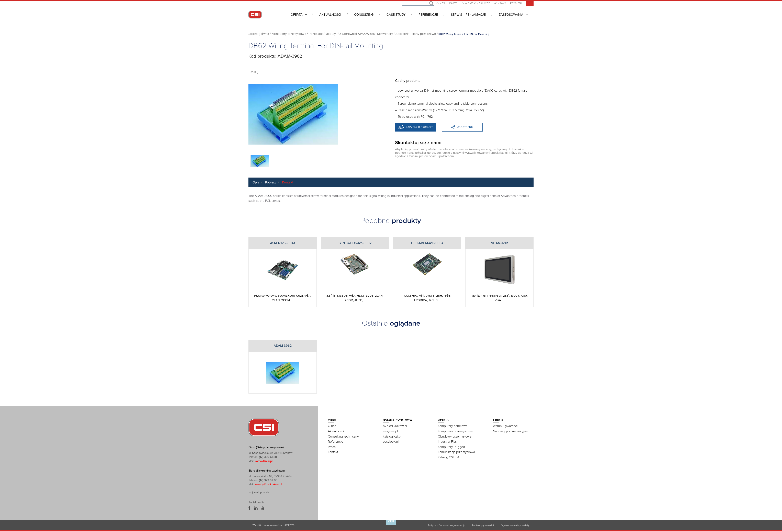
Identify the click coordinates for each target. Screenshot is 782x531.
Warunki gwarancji (505, 426)
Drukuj (254, 72)
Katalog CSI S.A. (449, 457)
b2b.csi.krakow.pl (395, 426)
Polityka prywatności (483, 525)
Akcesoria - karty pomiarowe (415, 34)
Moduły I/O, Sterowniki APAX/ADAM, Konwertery (359, 34)
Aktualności (330, 15)
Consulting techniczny (343, 436)
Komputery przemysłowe (289, 34)
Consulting (363, 15)
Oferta (297, 15)
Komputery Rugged (451, 447)
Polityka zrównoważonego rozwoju (446, 525)
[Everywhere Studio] (391, 524)
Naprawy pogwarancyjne (510, 431)
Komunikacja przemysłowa (456, 452)
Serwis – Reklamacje (468, 15)
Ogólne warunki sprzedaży (515, 525)
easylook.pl (391, 442)
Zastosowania (511, 15)
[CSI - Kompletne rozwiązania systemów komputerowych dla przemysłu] (263, 427)
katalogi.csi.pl (392, 436)
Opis (256, 182)
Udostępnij (465, 127)
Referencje (428, 15)
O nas (440, 3)
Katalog (516, 3)
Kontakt (500, 3)
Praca (453, 3)
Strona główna (258, 34)
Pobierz (270, 182)
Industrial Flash (448, 442)
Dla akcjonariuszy (476, 3)
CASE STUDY (396, 15)
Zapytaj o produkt (419, 127)
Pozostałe (316, 34)
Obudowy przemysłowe (454, 436)
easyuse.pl (390, 431)
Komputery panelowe (453, 426)
